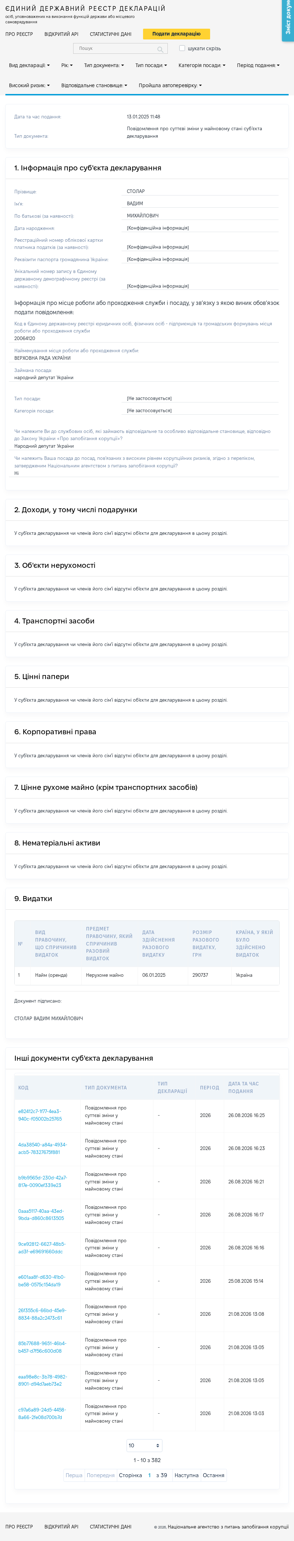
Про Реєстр (19, 34)
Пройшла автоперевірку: (168, 85)
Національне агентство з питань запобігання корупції (228, 1526)
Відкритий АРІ (61, 34)
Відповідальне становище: (92, 85)
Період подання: (256, 65)
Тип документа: (102, 65)
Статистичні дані (111, 34)
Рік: (65, 65)
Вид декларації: (27, 65)
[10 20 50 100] (144, 1445)
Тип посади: (149, 65)
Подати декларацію (176, 34)
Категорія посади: (200, 65)
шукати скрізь (204, 48)
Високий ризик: (27, 85)
